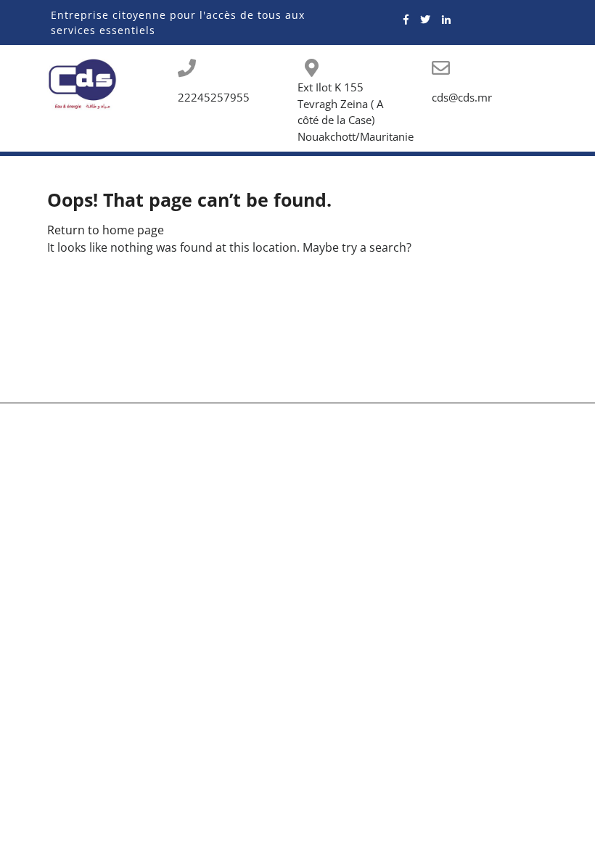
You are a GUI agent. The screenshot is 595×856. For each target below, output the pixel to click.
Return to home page (105, 230)
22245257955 (214, 97)
